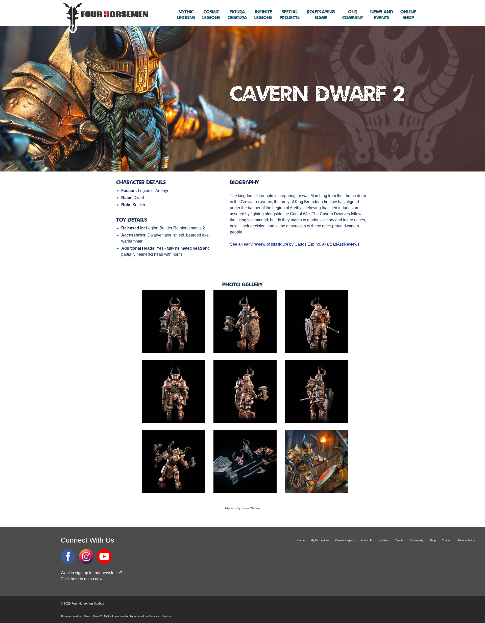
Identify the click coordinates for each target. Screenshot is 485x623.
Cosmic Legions (345, 540)
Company (352, 15)
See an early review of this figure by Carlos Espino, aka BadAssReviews (294, 244)
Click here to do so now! (82, 579)
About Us (366, 540)
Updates (383, 540)
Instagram (86, 556)
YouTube (104, 556)
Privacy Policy (466, 540)
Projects (290, 15)
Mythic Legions (320, 540)
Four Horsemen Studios (105, 17)
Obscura (237, 15)
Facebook (68, 556)
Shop (408, 15)
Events (381, 15)
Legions (186, 15)
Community (416, 540)
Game (321, 15)
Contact (446, 540)
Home (301, 540)
